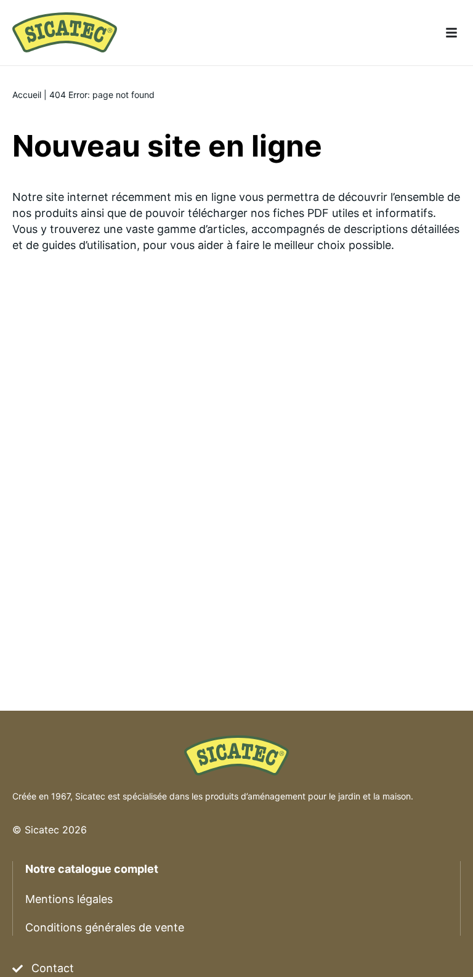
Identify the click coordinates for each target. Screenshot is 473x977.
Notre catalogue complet (91, 868)
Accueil (26, 94)
